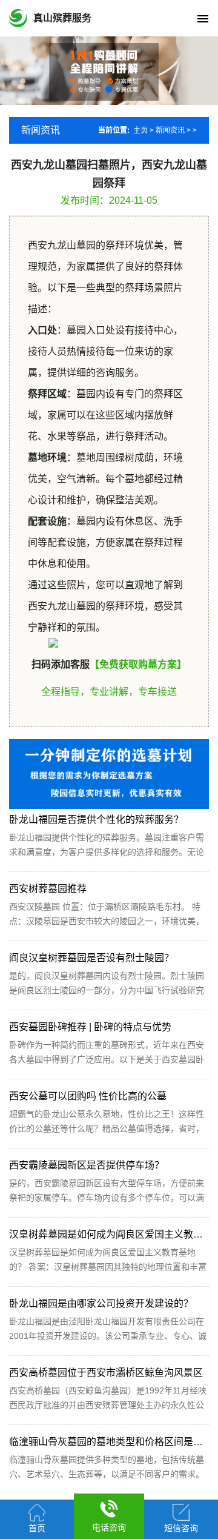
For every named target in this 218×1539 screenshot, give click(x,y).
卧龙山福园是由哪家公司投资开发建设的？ (101, 1303)
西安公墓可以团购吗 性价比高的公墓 (88, 1096)
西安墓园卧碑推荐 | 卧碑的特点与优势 (90, 1027)
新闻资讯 (170, 130)
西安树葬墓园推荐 (48, 889)
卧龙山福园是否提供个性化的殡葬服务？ (96, 819)
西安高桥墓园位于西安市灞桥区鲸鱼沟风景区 (106, 1372)
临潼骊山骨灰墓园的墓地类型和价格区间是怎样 (111, 1442)
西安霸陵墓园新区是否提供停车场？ (86, 1165)
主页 (140, 130)
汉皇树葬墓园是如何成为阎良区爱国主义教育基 (111, 1234)
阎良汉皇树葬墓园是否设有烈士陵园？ (91, 958)
